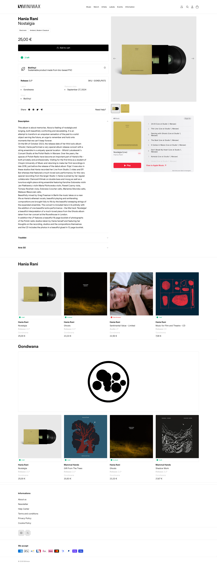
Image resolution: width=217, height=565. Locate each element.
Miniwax (27, 561)
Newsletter (23, 504)
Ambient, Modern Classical (39, 30)
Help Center (23, 509)
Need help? (100, 109)
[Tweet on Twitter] (37, 110)
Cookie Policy (24, 523)
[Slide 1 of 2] (115, 108)
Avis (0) (22, 247)
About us (22, 499)
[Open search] (187, 7)
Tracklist (22, 237)
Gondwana (28, 89)
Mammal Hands (71, 465)
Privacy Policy (24, 518)
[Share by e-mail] (42, 110)
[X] (27, 533)
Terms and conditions (28, 513)
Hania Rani (28, 18)
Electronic (23, 30)
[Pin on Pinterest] (33, 110)
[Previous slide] (114, 59)
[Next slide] (193, 59)
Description (23, 121)
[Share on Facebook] (29, 110)
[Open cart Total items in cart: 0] (197, 7)
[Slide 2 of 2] (125, 108)
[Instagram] (21, 533)
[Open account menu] (192, 7)
